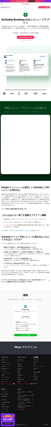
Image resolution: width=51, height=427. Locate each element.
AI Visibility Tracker (5, 402)
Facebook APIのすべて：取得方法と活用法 (25, 392)
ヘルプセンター (4, 391)
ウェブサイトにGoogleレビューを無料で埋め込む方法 (25, 396)
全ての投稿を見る (21, 409)
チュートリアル (4, 408)
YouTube (35, 383)
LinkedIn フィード (5, 366)
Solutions (3, 404)
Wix (18, 362)
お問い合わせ (36, 359)
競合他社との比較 (5, 413)
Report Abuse (4, 396)
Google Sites (20, 375)
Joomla (19, 381)
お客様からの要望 (5, 406)
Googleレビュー (4, 359)
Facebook (36, 376)
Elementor (19, 368)
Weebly (19, 377)
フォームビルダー (5, 379)
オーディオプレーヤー (6, 377)
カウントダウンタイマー (6, 364)
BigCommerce (20, 379)
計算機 (2, 375)
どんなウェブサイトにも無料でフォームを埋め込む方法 (25, 403)
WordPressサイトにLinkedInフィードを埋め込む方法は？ (25, 406)
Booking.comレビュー (6, 7)
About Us (36, 362)
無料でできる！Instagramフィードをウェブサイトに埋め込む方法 (25, 399)
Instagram (36, 379)
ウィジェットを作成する (44, 7)
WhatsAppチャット (5, 368)
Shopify (19, 370)
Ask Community (4, 394)
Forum (35, 374)
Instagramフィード (5, 362)
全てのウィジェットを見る (7, 383)
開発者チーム (36, 368)
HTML (18, 372)
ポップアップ (4, 370)
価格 (34, 364)
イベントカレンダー (5, 372)
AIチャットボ (4, 381)
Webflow (19, 364)
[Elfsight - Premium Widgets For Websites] (25, 4)
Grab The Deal (7, 423)
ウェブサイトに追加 (25, 335)
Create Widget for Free (25, 37)
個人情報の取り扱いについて (21, 424)
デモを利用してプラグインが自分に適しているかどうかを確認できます (20, 230)
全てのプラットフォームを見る (24, 383)
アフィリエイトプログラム (39, 366)
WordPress (19, 366)
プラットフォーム (5, 411)
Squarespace (20, 359)
